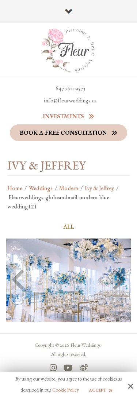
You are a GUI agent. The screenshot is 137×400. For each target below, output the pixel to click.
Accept (97, 390)
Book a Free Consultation (63, 133)
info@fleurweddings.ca (70, 100)
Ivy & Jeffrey (99, 188)
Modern (68, 188)
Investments (63, 116)
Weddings (41, 188)
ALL (68, 226)
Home (14, 188)
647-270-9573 (70, 88)
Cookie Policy (65, 390)
